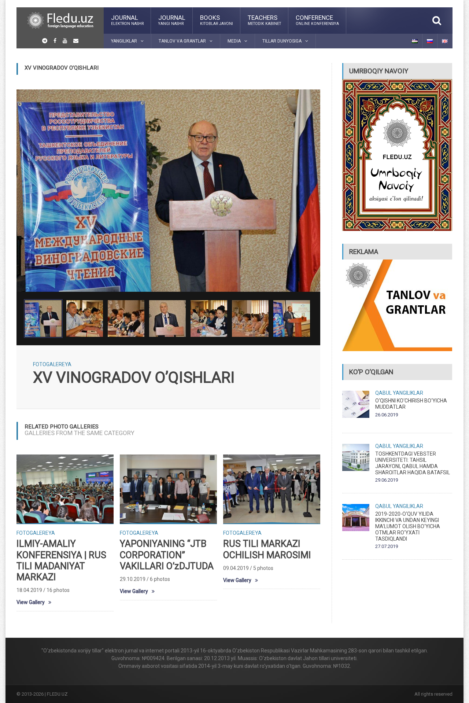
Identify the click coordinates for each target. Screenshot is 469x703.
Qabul (383, 393)
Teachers (264, 20)
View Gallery (30, 602)
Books (216, 20)
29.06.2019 (386, 480)
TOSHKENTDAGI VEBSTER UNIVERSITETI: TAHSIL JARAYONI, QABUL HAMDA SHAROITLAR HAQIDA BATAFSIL (412, 463)
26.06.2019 (386, 414)
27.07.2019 (386, 546)
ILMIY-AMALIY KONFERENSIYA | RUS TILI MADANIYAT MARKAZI (61, 560)
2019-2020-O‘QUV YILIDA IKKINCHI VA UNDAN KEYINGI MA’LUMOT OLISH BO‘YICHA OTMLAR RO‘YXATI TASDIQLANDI (407, 526)
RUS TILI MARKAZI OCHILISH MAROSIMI (267, 549)
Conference (317, 20)
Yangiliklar (408, 393)
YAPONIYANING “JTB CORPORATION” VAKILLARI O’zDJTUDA (167, 554)
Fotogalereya (52, 364)
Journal (127, 20)
